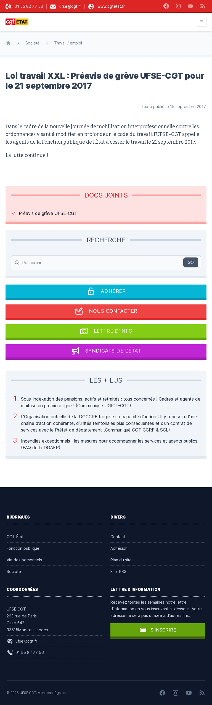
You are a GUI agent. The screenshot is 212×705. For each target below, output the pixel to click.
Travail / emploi (68, 43)
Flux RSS (118, 571)
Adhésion (119, 548)
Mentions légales (52, 693)
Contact (117, 536)
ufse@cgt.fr (70, 6)
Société (32, 43)
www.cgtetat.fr (111, 6)
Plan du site (121, 559)
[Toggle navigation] (201, 22)
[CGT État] (19, 22)
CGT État (15, 536)
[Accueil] (8, 43)
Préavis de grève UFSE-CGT (48, 213)
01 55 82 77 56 (29, 6)
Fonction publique (23, 548)
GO (191, 262)
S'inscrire (163, 630)
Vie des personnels (24, 559)
